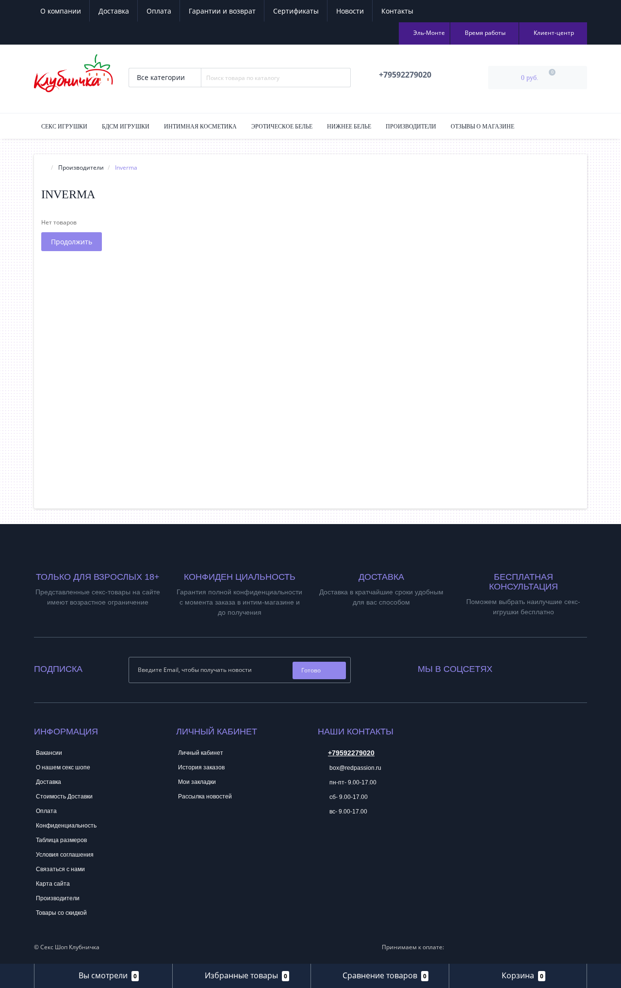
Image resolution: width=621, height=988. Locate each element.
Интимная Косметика (200, 126)
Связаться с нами (60, 869)
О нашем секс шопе (63, 767)
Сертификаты (296, 11)
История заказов (201, 767)
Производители (411, 126)
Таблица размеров (61, 840)
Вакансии (49, 752)
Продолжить (71, 241)
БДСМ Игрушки (125, 126)
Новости (350, 11)
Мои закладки (197, 782)
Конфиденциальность (66, 825)
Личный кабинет (200, 752)
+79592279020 (351, 753)
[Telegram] (324, 841)
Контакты (397, 11)
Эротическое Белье (281, 126)
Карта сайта (53, 883)
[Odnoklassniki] (526, 667)
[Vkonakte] (513, 667)
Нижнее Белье (349, 126)
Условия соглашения (65, 854)
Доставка (113, 11)
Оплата (159, 11)
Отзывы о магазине (482, 126)
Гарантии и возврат (222, 11)
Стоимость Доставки (64, 796)
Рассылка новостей (205, 796)
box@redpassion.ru (354, 768)
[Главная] (44, 167)
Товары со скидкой (61, 912)
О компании (60, 11)
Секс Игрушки (64, 126)
